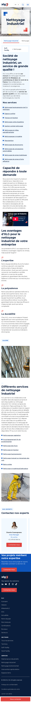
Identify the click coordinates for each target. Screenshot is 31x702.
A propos (4, 601)
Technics (4, 644)
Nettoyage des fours (10, 446)
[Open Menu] (28, 4)
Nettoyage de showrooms (13, 145)
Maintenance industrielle (10, 659)
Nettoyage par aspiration (12, 435)
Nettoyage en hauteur (11, 450)
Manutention (9, 140)
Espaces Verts (6, 673)
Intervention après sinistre (10, 669)
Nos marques (6, 622)
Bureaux (4, 629)
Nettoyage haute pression (12, 454)
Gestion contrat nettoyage (13, 126)
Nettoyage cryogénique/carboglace (15, 468)
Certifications (5, 625)
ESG (2, 612)
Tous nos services (7, 640)
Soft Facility (6, 49)
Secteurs (4, 632)
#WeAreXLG (5, 608)
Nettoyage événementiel (10, 666)
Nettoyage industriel (8, 662)
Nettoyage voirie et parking (14, 122)
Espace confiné (9, 113)
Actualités (4, 615)
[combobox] (17, 4)
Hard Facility (5, 651)
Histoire (4, 605)
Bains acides (7, 464)
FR (15, 4)
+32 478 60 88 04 (14, 539)
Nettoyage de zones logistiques (15, 155)
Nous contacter (15, 699)
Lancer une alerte (6, 694)
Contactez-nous (14, 545)
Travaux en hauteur (11, 118)
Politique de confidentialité (9, 684)
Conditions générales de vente (10, 689)
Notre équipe (6, 619)
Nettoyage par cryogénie (13, 136)
